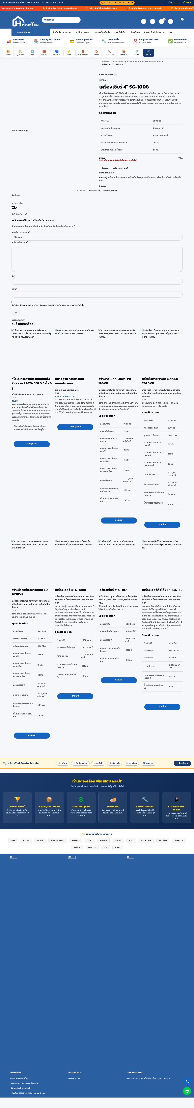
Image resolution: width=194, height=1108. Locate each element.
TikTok (188, 3)
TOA (13, 397)
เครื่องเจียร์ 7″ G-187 (113, 589)
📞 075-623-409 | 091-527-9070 (117, 2)
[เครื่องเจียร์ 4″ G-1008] (75, 560)
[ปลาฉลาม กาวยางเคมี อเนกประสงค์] (75, 349)
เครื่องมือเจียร (87, 599)
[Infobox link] (38, 973)
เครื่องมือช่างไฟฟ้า (107, 390)
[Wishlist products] (152, 21)
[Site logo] (25, 21)
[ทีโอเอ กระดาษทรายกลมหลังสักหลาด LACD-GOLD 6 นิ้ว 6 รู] (31, 349)
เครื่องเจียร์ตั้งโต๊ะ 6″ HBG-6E (162, 589)
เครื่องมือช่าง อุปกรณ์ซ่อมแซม (112, 393)
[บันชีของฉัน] (143, 21)
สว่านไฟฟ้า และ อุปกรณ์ (126, 390)
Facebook (175, 3)
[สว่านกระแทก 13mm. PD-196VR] (119, 349)
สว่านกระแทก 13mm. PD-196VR (116, 381)
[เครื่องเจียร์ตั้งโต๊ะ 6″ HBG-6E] (162, 560)
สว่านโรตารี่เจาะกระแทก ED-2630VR (30, 592)
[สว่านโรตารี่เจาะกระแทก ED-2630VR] (31, 560)
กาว (77, 390)
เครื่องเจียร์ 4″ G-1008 (70, 589)
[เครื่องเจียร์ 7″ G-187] (119, 560)
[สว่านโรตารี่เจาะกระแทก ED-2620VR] (162, 349)
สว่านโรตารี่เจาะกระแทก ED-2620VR (161, 381)
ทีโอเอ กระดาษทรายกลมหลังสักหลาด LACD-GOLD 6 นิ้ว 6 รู (31, 383)
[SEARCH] (77, 21)
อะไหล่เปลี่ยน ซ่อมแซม (21, 394)
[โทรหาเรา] (187, 1081)
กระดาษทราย (37, 394)
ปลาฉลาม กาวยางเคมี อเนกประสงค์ (69, 381)
